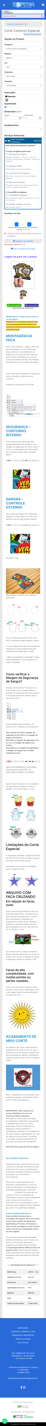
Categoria (8, 44)
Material (7, 54)
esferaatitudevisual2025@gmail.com (23, 1378)
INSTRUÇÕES (23, 1328)
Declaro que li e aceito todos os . (24, 234)
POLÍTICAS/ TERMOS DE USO (23, 1331)
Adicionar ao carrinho (24, 241)
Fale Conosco (23, 1342)
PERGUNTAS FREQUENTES (23, 1335)
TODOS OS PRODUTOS (15, 24)
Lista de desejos (15, 305)
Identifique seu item (12, 213)
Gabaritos (11, 96)
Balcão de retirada (23, 1339)
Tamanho (8, 81)
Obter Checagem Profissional (17, 140)
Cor (5, 63)
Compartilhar (32, 305)
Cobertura (8, 72)
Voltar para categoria (33, 34)
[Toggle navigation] (4, 5)
